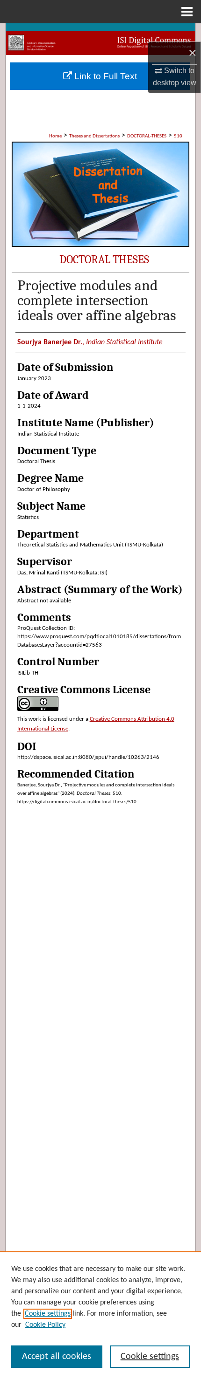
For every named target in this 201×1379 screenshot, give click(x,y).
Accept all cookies (56, 1356)
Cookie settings (48, 1314)
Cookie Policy (45, 1325)
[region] (100, 1315)
